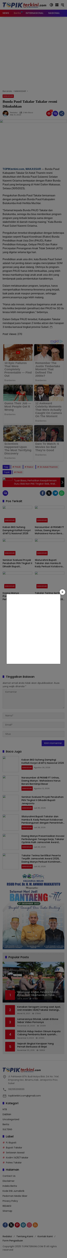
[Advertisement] (33, 629)
